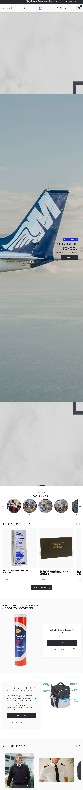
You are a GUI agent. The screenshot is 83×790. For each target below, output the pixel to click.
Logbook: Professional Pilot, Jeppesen (54, 573)
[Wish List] (72, 8)
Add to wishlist (60, 649)
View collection (40, 588)
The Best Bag (21, 716)
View (61, 643)
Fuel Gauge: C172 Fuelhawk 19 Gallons (16, 572)
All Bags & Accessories (21, 722)
